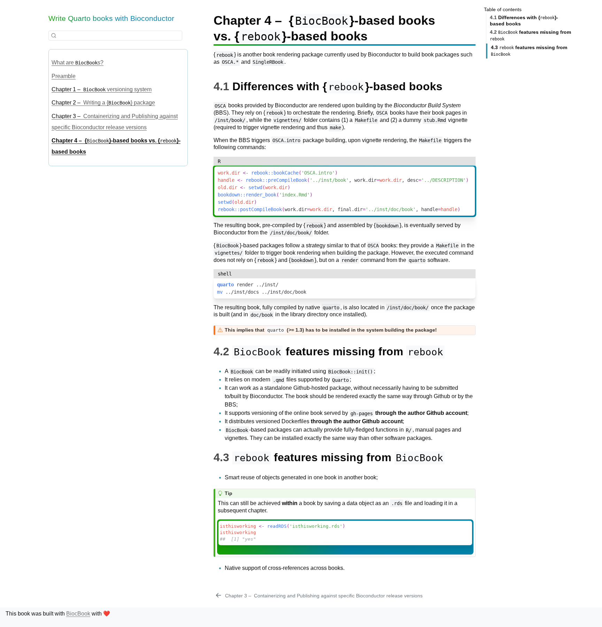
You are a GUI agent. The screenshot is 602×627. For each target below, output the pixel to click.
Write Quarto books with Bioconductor (111, 18)
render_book (261, 195)
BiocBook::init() (350, 371)
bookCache (286, 173)
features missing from (530, 36)
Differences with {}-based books (524, 21)
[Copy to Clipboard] (472, 280)
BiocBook (78, 614)
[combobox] (115, 35)
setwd (255, 187)
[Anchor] (450, 85)
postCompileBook (261, 209)
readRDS (277, 526)
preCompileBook (287, 180)
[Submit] (54, 35)
